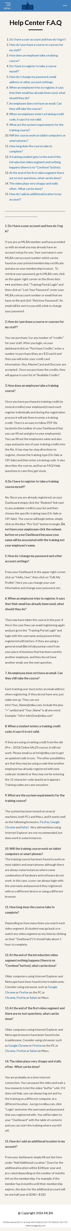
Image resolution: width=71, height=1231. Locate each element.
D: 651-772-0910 (48, 1222)
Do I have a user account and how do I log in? (37, 39)
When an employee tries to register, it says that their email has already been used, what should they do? (37, 93)
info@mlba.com (38, 1225)
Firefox (44, 822)
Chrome (10, 997)
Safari (25, 827)
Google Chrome (18, 1045)
